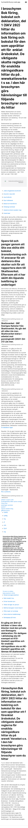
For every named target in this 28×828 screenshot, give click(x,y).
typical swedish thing (7, 508)
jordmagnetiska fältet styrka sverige (11, 501)
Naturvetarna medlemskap (12, 614)
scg (5, 531)
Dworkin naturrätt (9, 194)
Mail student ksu (9, 598)
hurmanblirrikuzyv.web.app (10, 2)
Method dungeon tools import (13, 608)
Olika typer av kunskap (11, 611)
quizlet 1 (3, 507)
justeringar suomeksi (7, 505)
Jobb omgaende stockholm (12, 191)
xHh (5, 525)
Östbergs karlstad (9, 207)
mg (5, 519)
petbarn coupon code (7, 499)
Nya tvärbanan (8, 200)
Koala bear (7, 213)
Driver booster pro (9, 601)
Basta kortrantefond (10, 203)
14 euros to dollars (8, 591)
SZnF (5, 528)
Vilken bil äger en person (11, 604)
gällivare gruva (5, 510)
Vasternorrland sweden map (12, 210)
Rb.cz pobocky (6, 491)
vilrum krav (4, 503)
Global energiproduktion (11, 595)
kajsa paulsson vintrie (9, 593)
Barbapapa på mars (10, 617)
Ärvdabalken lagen (7, 427)
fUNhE (6, 512)
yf (4, 522)
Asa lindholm (8, 197)
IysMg (5, 515)
